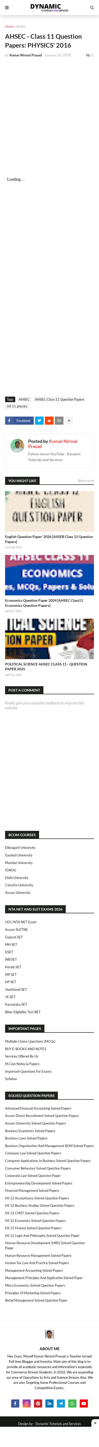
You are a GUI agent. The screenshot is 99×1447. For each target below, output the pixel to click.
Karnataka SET (16, 1004)
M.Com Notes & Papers (22, 1064)
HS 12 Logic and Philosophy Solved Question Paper (42, 1236)
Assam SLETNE (16, 929)
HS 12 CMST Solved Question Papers (32, 1213)
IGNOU (10, 870)
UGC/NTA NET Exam (21, 922)
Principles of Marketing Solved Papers (33, 1293)
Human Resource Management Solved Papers (38, 1256)
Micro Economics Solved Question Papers (35, 1285)
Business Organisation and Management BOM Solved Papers (49, 1146)
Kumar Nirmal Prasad (52, 443)
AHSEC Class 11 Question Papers (59, 399)
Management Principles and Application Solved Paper (44, 1278)
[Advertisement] (49, 113)
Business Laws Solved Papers (26, 1138)
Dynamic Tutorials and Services (58, 1424)
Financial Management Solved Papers (32, 1191)
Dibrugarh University (20, 848)
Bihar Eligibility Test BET (23, 1012)
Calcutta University (19, 885)
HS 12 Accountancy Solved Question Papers (37, 1198)
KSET (9, 952)
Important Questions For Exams (28, 1071)
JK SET (10, 997)
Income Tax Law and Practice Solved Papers (37, 1263)
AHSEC (21, 26)
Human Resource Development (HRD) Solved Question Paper (45, 1245)
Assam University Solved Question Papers (35, 1123)
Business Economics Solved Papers (30, 1131)
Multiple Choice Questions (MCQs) (30, 1041)
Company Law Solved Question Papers (33, 1153)
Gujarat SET (14, 937)
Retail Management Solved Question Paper (36, 1300)
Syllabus (11, 1079)
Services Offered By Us (21, 1056)
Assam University (18, 893)
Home (9, 26)
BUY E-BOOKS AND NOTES (25, 1049)
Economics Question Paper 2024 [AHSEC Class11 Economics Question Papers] (44, 603)
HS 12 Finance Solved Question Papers (33, 1228)
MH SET (11, 944)
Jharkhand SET (16, 989)
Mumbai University (19, 863)
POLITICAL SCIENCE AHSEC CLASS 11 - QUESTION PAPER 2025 (46, 666)
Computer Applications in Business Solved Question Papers (48, 1161)
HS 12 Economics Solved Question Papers (35, 1221)
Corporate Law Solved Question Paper (33, 1176)
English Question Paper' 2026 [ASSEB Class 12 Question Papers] (49, 539)
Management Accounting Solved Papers (34, 1270)
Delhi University (16, 878)
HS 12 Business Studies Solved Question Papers (39, 1205)
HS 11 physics (17, 406)
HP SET (10, 982)
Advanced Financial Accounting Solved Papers (38, 1108)
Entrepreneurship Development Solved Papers (38, 1183)
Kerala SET (13, 967)
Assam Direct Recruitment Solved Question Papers (42, 1116)
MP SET (11, 975)
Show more (86, 481)
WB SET (11, 959)
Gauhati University (18, 855)
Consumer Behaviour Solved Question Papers (38, 1168)
